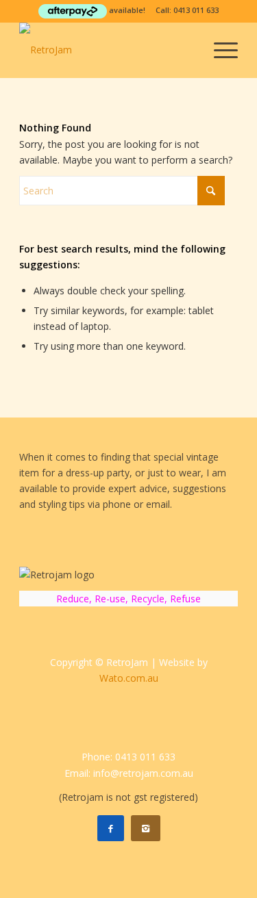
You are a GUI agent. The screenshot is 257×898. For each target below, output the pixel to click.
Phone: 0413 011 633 (128, 756)
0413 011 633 (196, 10)
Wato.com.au (128, 677)
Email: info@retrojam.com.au (128, 773)
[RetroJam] (106, 50)
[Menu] (219, 50)
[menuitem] (219, 50)
